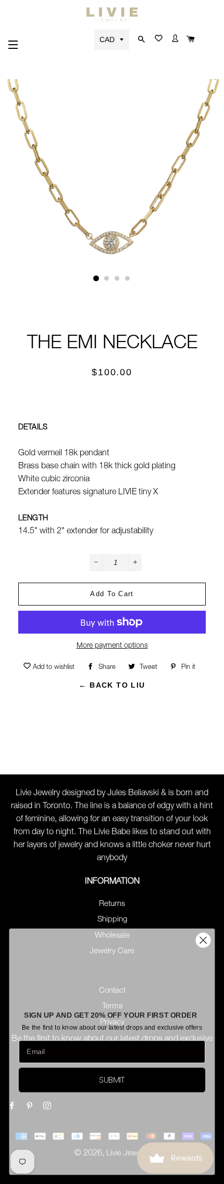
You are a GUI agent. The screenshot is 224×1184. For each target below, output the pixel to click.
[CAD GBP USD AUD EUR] (112, 39)
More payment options (112, 646)
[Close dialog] (203, 940)
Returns (112, 904)
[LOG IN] (173, 40)
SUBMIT (112, 1080)
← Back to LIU (112, 685)
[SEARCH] (140, 39)
